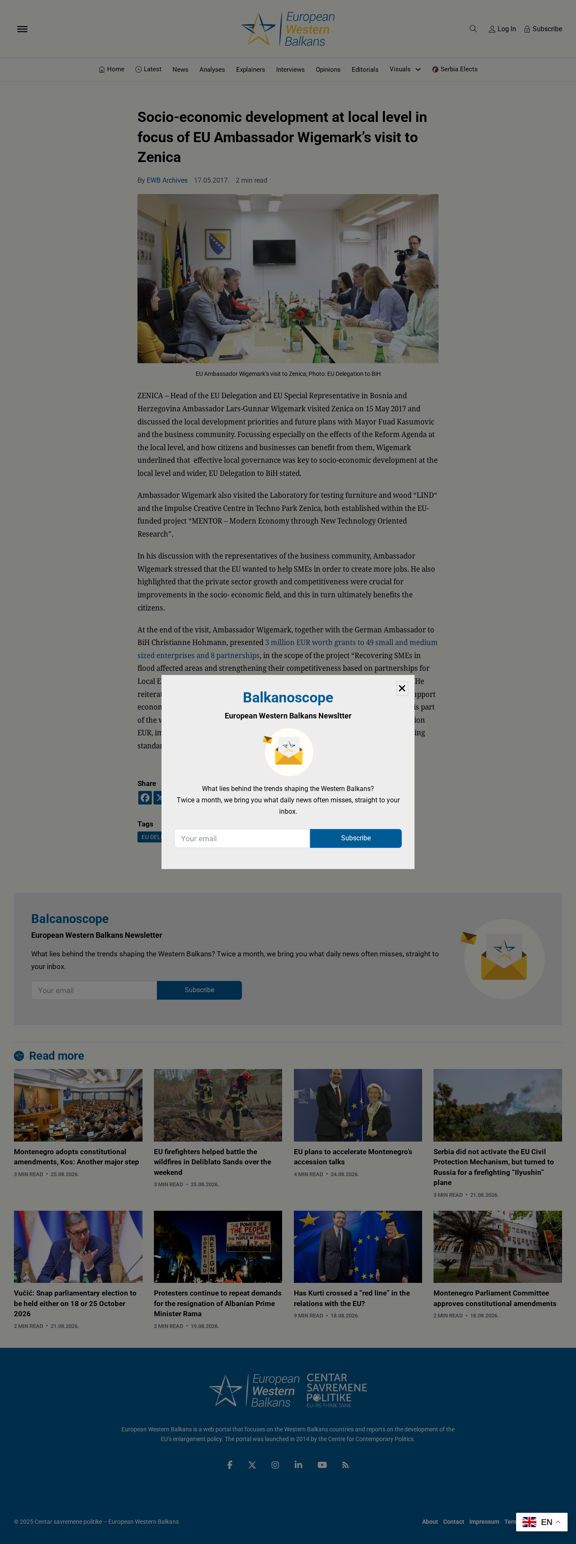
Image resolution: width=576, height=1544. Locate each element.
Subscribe (356, 838)
